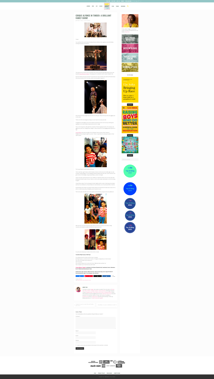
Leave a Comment (87, 20)
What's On (80, 278)
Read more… (127, 31)
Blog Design (107, 376)
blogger (92, 289)
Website (77, 340)
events (83, 280)
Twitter (93, 298)
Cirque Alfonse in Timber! (84, 74)
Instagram (101, 298)
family (86, 280)
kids (87, 280)
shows (90, 280)
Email (77, 335)
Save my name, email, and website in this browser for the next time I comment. (92, 345)
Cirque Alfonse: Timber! (81, 267)
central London (79, 280)
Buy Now (130, 104)
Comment (78, 316)
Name (77, 330)
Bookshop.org (85, 296)
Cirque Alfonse (78, 132)
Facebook (97, 298)
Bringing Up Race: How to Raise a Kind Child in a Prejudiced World (98, 292)
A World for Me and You (106, 293)
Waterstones (94, 296)
